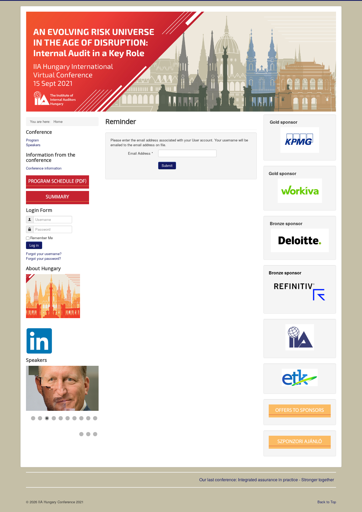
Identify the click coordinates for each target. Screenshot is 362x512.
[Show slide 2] (40, 418)
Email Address (140, 153)
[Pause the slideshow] (82, 388)
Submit (167, 165)
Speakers (33, 145)
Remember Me (41, 237)
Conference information (43, 168)
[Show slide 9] (88, 418)
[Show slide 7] (74, 418)
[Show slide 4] (54, 418)
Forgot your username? (43, 253)
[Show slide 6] (67, 418)
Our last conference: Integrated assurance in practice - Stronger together (267, 480)
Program (32, 140)
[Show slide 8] (81, 418)
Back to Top (326, 501)
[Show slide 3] (47, 418)
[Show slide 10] (95, 418)
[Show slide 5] (61, 418)
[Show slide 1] (33, 418)
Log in (34, 245)
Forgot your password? (43, 258)
